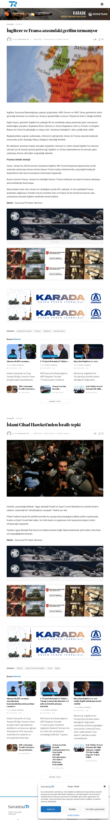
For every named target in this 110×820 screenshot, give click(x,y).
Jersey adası (59, 331)
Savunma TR (23, 39)
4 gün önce (79, 368)
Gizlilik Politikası (73, 815)
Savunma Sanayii (49, 356)
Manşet (79, 356)
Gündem (19, 24)
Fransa (38, 331)
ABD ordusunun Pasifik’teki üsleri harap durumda (26, 747)
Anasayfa (10, 24)
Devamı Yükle (55, 401)
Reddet (72, 809)
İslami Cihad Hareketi (35, 668)
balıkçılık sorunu (24, 331)
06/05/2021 (38, 39)
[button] (104, 786)
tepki (57, 668)
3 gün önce (12, 368)
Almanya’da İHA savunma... (18, 362)
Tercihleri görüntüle (94, 809)
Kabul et (51, 809)
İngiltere (47, 331)
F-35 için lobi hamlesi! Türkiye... (54, 362)
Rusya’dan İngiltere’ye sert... (86, 362)
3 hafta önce (25, 392)
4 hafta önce (92, 392)
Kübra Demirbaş (17, 365)
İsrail (50, 668)
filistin (20, 668)
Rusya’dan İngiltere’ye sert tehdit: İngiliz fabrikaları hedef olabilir (87, 701)
